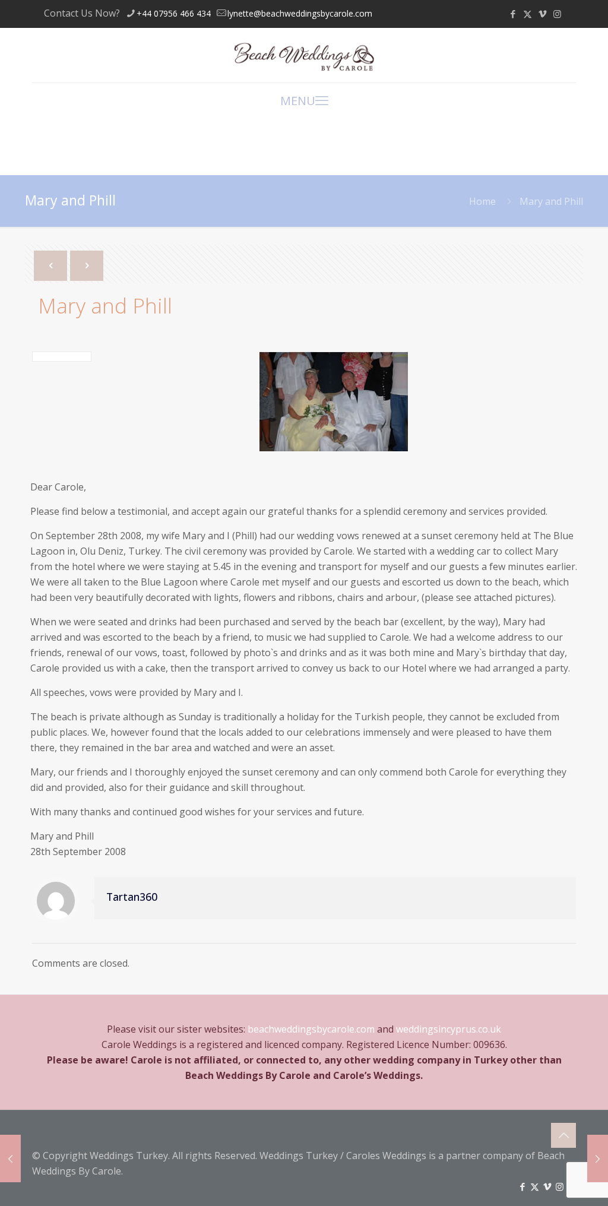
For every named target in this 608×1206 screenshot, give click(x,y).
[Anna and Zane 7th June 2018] (10, 1158)
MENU (297, 101)
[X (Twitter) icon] (527, 14)
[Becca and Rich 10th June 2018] (597, 1158)
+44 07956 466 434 (174, 13)
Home (482, 201)
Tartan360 (131, 897)
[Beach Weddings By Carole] (304, 55)
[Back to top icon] (563, 1135)
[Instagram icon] (557, 14)
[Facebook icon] (512, 14)
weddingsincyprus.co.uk (448, 1029)
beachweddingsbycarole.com (311, 1029)
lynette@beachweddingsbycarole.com (299, 13)
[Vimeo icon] (542, 14)
